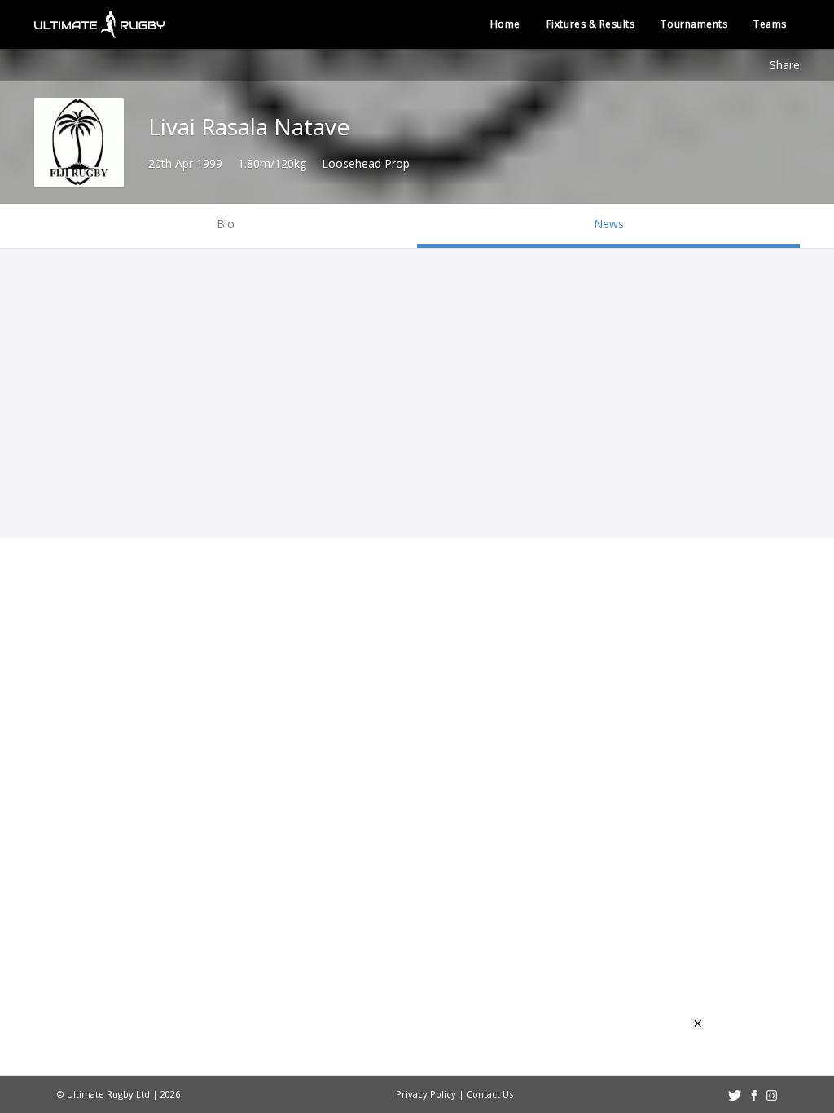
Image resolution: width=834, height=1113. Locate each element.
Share (785, 65)
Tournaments (694, 24)
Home (505, 24)
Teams (770, 24)
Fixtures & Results (590, 24)
